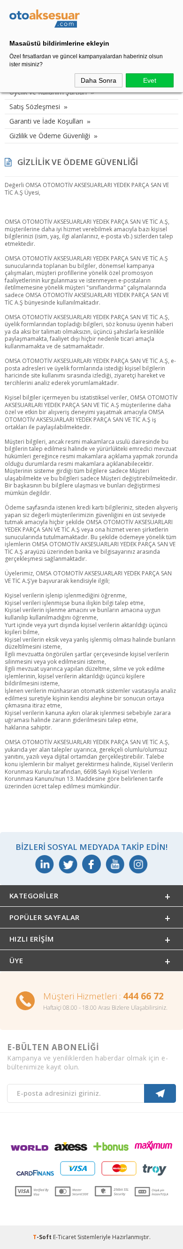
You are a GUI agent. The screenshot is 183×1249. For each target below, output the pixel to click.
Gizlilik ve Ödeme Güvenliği (49, 135)
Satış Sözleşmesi (34, 106)
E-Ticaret (64, 1237)
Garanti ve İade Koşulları (46, 121)
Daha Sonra (98, 80)
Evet (149, 80)
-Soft (43, 1237)
